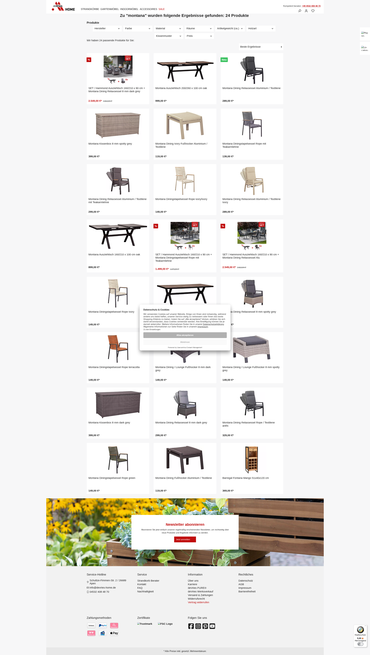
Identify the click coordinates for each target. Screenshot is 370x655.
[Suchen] (299, 11)
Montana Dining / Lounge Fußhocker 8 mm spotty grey (251, 369)
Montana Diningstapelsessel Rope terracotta (114, 367)
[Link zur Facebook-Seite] (191, 627)
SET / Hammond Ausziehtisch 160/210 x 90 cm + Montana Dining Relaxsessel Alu (250, 256)
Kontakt (141, 584)
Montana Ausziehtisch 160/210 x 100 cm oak (114, 254)
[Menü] (365, 626)
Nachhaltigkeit (145, 591)
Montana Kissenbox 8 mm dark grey (109, 422)
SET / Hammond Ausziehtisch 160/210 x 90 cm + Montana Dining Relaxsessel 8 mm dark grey (116, 90)
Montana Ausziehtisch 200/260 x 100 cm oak (181, 88)
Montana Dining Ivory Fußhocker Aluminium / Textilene (181, 145)
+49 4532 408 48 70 (311, 6)
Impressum (244, 587)
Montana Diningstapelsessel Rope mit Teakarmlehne (244, 145)
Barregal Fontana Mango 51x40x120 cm (245, 478)
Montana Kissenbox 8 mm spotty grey (110, 143)
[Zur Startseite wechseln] (64, 6)
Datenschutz (245, 580)
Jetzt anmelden (183, 539)
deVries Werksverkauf (200, 591)
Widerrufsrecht (196, 598)
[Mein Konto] (306, 11)
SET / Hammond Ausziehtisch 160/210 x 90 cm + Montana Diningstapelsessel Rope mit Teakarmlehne (183, 257)
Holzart (252, 28)
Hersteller (100, 28)
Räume (190, 28)
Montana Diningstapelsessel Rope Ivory (111, 311)
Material (160, 28)
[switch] (360, 644)
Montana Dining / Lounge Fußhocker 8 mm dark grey (183, 369)
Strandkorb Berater (148, 580)
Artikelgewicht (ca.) (228, 28)
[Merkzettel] (313, 11)
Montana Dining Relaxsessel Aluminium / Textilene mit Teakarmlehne (117, 201)
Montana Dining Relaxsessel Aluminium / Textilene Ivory (251, 201)
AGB (241, 584)
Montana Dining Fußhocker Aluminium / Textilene (183, 478)
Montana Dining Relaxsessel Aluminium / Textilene (251, 88)
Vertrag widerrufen (198, 602)
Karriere (192, 584)
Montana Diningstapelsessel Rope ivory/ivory (181, 199)
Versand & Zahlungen (200, 595)
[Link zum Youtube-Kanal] (212, 627)
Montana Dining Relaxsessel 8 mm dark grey (181, 422)
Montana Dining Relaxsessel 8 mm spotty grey (249, 311)
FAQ (140, 587)
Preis (190, 35)
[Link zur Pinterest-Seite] (205, 627)
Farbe (128, 28)
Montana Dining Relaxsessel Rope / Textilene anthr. (248, 424)
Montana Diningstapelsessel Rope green (111, 478)
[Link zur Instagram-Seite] (198, 627)
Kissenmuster (164, 35)
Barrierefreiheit (247, 591)
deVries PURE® (197, 587)
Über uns (193, 580)
